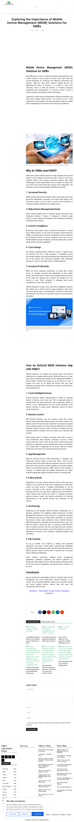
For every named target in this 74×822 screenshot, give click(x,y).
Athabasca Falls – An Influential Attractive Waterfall (62, 751)
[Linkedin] (64, 1)
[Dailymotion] (52, 1)
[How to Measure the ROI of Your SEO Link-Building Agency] (65, 653)
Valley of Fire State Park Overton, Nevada (63, 760)
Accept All (37, 814)
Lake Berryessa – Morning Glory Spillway (64, 756)
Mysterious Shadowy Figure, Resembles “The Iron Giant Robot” (46, 760)
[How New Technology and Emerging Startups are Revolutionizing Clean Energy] (33, 656)
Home (3, 13)
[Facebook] (55, 1)
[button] (36, 7)
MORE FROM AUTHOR (48, 622)
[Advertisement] (49, 49)
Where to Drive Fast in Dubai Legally (44, 790)
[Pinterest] (70, 1)
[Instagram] (61, 1)
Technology (10, 13)
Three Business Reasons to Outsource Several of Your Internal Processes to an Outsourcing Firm (49, 669)
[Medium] (67, 1)
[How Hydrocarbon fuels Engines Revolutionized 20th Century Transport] (49, 631)
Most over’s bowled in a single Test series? (44, 771)
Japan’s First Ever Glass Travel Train (44, 781)
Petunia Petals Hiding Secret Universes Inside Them (65, 778)
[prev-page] (27, 677)
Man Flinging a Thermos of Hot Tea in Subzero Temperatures (45, 766)
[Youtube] (68, 5)
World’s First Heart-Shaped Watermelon (45, 750)
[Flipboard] (58, 1)
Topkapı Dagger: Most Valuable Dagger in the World (44, 776)
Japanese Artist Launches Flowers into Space (45, 785)
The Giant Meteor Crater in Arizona (45, 794)
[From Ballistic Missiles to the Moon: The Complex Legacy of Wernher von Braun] (33, 631)
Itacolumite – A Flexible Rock (44, 754)
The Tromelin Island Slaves (64, 787)
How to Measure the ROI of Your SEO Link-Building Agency (65, 663)
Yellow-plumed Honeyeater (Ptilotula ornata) (64, 774)
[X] (62, 5)
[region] (25, 808)
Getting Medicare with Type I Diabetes (64, 790)
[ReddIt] (62, 612)
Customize (12, 814)
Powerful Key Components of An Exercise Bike (64, 765)
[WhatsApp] (53, 612)
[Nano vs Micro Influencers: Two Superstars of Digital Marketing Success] (65, 631)
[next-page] (30, 677)
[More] (67, 612)
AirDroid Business (60, 376)
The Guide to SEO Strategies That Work (63, 769)
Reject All (25, 814)
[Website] (65, 5)
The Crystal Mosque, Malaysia (62, 783)
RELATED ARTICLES (33, 622)
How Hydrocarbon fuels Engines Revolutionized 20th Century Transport (49, 639)
